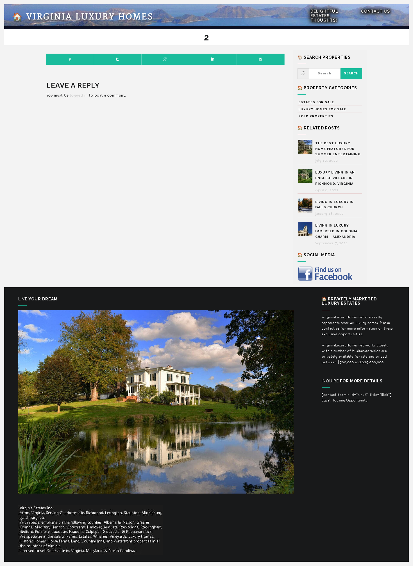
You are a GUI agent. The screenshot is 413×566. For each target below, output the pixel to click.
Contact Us (375, 11)
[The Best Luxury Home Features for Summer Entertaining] (306, 147)
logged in (79, 95)
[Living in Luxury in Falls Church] (306, 205)
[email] (261, 59)
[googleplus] (165, 59)
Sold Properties (315, 116)
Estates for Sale (316, 102)
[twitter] (118, 59)
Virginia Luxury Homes (83, 17)
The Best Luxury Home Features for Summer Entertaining (338, 149)
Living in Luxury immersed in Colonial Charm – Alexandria (337, 231)
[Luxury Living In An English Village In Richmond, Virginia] (306, 176)
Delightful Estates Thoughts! (324, 15)
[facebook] (70, 59)
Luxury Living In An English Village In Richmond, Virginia (335, 178)
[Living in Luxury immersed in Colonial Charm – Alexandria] (306, 229)
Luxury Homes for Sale (322, 109)
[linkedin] (213, 59)
